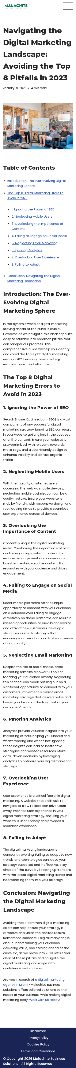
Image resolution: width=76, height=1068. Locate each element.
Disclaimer (38, 1031)
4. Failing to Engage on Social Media (39, 236)
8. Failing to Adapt (26, 264)
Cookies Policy (38, 1044)
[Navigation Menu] (68, 6)
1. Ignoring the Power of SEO (33, 209)
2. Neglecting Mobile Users (32, 216)
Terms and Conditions (38, 1051)
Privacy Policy (38, 1037)
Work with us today (44, 1000)
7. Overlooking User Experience (35, 257)
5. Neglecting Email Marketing (34, 243)
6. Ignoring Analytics (27, 250)
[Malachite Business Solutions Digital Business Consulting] (15, 6)
